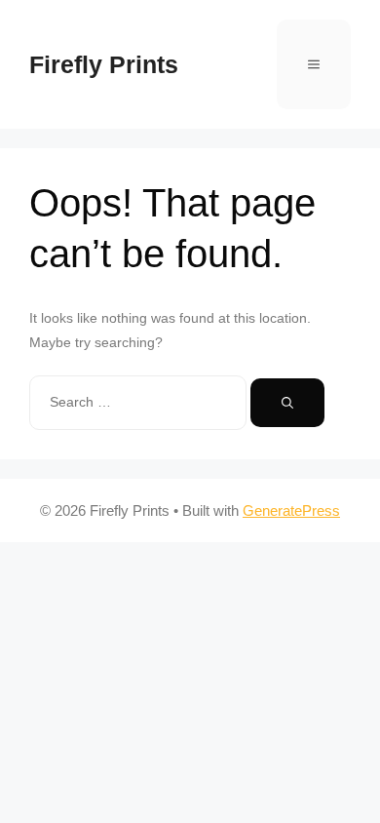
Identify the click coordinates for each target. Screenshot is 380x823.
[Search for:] (139, 402)
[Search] (287, 402)
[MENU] (314, 64)
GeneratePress (291, 510)
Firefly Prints (103, 64)
